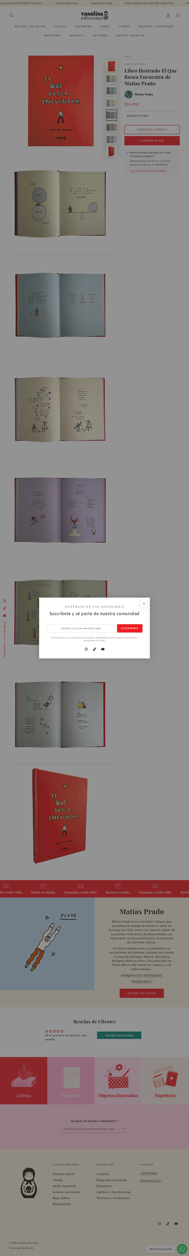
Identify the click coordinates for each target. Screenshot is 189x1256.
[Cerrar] (144, 603)
